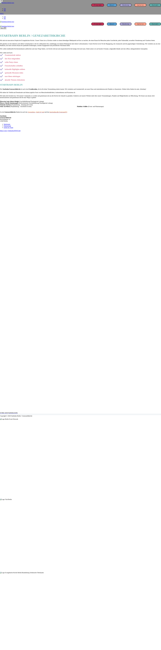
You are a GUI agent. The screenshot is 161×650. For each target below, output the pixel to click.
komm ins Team (8, 127)
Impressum (7, 124)
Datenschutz (7, 126)
